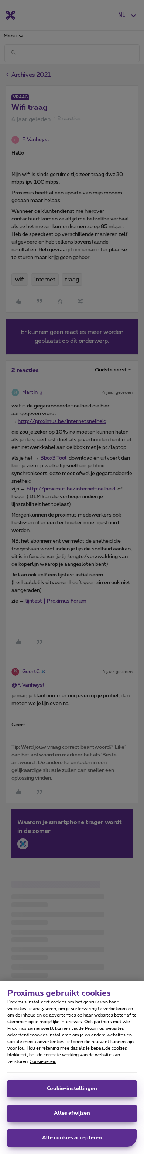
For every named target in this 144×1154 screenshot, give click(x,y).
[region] (72, 1067)
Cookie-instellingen (72, 1088)
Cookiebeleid (43, 1061)
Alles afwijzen (72, 1113)
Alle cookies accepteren (72, 1137)
